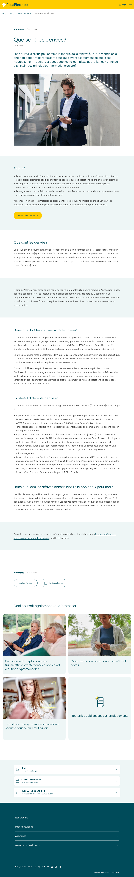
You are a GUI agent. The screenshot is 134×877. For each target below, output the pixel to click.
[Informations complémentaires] (35, 253)
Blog (4, 13)
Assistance (20, 835)
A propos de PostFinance (27, 845)
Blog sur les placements (20, 13)
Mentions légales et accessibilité (106, 872)
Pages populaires (24, 826)
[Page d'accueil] (15, 5)
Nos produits (21, 817)
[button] (130, 4)
